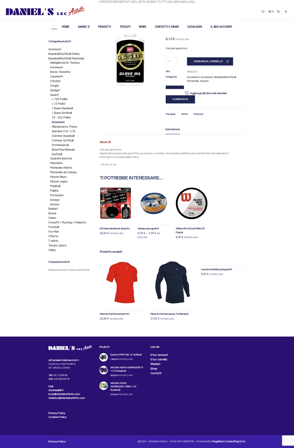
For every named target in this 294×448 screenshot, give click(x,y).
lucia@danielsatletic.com (64, 394)
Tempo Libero (57, 245)
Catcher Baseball (63, 135)
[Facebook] (286, 11)
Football (53, 227)
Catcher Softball (63, 140)
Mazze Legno (59, 181)
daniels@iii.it (56, 390)
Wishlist (155, 364)
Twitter (184, 114)
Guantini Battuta (61, 158)
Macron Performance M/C (115, 314)
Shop (153, 368)
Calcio (52, 217)
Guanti (204, 81)
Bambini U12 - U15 (63, 131)
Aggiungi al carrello (208, 61)
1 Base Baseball (62, 108)
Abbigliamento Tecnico (65, 62)
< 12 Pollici (58, 103)
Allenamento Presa (64, 126)
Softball (57, 154)
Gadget (55, 90)
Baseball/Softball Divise (64, 53)
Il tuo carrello (158, 359)
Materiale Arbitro (61, 167)
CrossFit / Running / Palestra (67, 222)
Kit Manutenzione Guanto (115, 228)
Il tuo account (159, 354)
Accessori (193, 77)
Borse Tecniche (60, 72)
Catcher (55, 81)
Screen (54, 204)
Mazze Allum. (58, 176)
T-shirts (53, 240)
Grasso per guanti (148, 228)
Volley (52, 250)
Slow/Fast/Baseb (63, 149)
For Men (53, 231)
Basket (53, 208)
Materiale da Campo (63, 172)
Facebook (170, 114)
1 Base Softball (62, 113)
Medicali (55, 186)
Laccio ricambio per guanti (216, 269)
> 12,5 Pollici (59, 99)
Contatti (155, 373)
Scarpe (55, 199)
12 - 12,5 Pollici (61, 117)
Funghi (54, 85)
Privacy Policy (56, 413)
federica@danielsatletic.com (66, 398)
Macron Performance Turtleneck (169, 314)
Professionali (60, 145)
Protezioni (56, 195)
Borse (52, 213)
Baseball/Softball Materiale (66, 58)
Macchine (56, 163)
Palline (54, 190)
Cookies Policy (57, 417)
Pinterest (198, 114)
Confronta (177, 87)
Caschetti (56, 76)
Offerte (53, 236)
